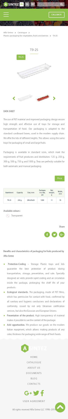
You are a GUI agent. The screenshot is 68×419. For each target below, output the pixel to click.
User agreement (34, 401)
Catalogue (22, 33)
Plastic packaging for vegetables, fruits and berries (25, 36)
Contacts (33, 384)
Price (59, 178)
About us (34, 368)
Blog (34, 379)
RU (33, 4)
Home (34, 357)
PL (27, 4)
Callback (57, 15)
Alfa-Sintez (8, 33)
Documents (34, 373)
